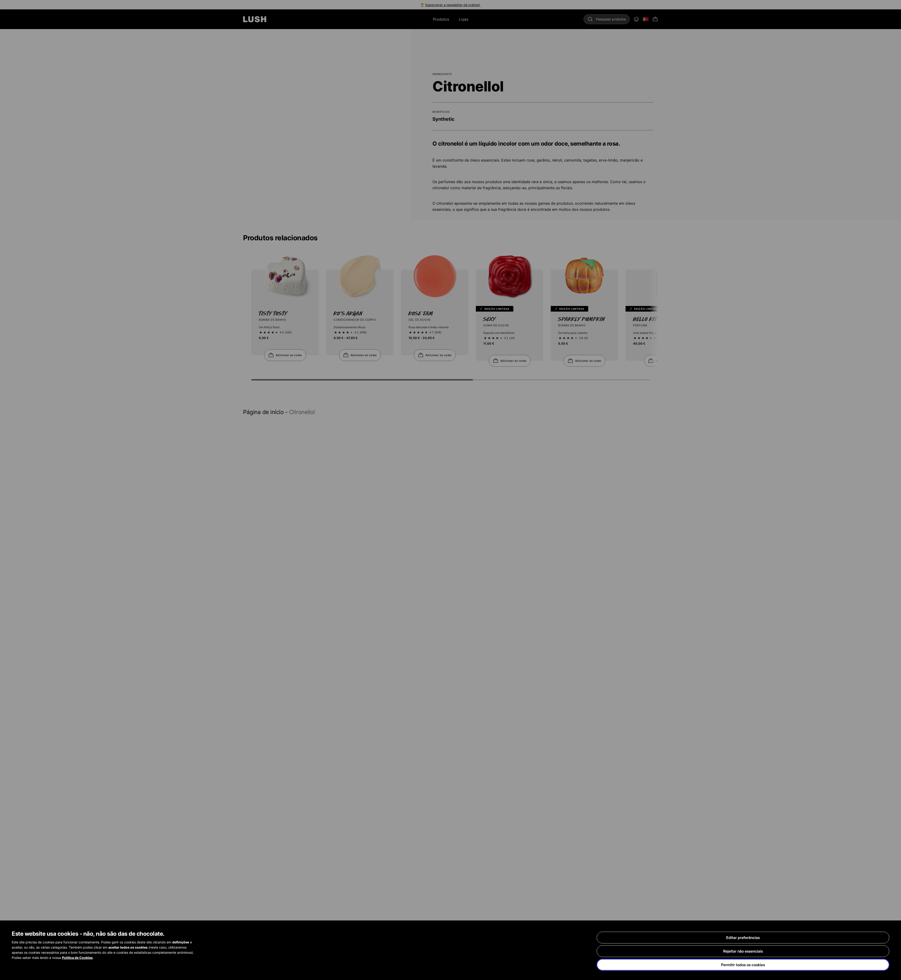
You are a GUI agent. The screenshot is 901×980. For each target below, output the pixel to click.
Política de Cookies (77, 958)
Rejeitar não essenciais (743, 951)
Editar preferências (743, 937)
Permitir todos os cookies (743, 964)
